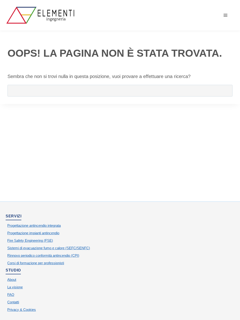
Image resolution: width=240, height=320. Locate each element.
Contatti (13, 302)
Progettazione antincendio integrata (34, 225)
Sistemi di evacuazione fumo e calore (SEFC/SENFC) (48, 248)
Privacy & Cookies (21, 310)
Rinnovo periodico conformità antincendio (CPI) (43, 255)
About (11, 280)
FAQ (10, 295)
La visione (15, 287)
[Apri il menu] (227, 15)
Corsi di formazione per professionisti (35, 263)
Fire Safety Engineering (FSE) (30, 240)
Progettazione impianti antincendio (33, 233)
